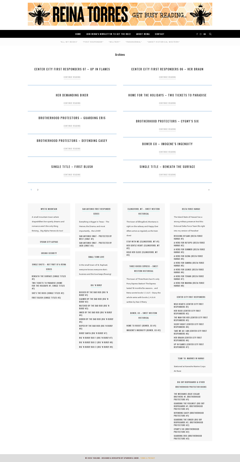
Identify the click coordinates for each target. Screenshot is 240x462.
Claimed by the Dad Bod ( (91, 299)
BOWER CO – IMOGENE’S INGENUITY (167, 144)
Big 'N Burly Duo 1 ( (88, 337)
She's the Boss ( (40, 293)
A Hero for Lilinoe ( (183, 269)
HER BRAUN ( (179, 337)
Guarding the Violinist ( (186, 403)
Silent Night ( (180, 324)
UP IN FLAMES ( (180, 344)
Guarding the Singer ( (184, 419)
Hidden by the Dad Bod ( (90, 319)
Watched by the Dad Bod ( (91, 305)
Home (78, 34)
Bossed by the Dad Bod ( (91, 292)
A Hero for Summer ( (184, 249)
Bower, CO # (149, 325)
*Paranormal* (134, 41)
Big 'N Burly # (99, 333)
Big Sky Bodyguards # (188, 421)
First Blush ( (38, 297)
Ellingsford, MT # (150, 241)
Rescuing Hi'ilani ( (183, 236)
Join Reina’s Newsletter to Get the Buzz (108, 34)
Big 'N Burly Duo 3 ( (88, 347)
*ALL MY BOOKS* (69, 41)
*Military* (114, 41)
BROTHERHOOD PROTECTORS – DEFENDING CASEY (72, 140)
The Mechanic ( (181, 394)
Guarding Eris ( (181, 436)
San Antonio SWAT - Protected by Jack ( (95, 244)
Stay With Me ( (134, 241)
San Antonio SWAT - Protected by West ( (95, 237)
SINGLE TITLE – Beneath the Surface (167, 166)
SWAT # (89, 239)
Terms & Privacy (147, 458)
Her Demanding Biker (72, 95)
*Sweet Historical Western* (163, 41)
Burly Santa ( (85, 333)
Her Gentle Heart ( (136, 245)
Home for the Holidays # (47, 284)
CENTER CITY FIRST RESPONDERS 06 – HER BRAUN (167, 69)
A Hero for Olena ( (183, 256)
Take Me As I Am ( (182, 331)
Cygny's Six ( (180, 429)
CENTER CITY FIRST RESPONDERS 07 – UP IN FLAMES (72, 69)
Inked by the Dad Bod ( (90, 312)
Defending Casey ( (182, 413)
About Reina (143, 34)
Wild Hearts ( (180, 304)
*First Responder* (93, 41)
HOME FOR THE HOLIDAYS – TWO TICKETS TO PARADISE (167, 95)
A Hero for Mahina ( (183, 283)
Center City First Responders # (189, 305)
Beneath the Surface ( (43, 276)
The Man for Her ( (182, 317)
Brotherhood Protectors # (187, 398)
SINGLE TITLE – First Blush (72, 166)
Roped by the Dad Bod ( (90, 326)
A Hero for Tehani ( (183, 276)
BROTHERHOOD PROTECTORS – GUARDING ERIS (72, 118)
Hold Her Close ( (135, 252)
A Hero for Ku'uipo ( (184, 242)
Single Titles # (55, 293)
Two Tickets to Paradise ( (44, 283)
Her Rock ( (179, 310)
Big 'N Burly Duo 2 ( (88, 342)
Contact (160, 34)
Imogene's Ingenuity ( (137, 330)
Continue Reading (72, 77)
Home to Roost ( (135, 325)
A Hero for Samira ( (183, 263)
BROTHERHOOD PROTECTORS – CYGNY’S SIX (167, 121)
